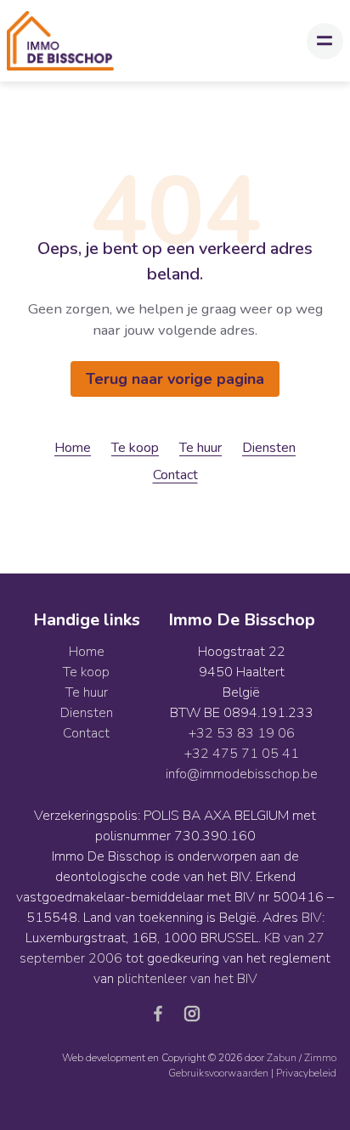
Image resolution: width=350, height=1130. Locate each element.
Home (72, 447)
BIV (312, 917)
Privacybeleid (306, 1073)
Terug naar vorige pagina (175, 379)
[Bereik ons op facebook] (165, 1012)
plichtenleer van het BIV (187, 978)
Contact (175, 475)
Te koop (135, 447)
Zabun (281, 1058)
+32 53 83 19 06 (242, 733)
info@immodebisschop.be (242, 774)
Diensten (269, 447)
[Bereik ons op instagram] (191, 1012)
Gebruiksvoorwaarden (219, 1073)
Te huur (200, 447)
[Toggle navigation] (325, 41)
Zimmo (320, 1058)
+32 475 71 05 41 (241, 753)
